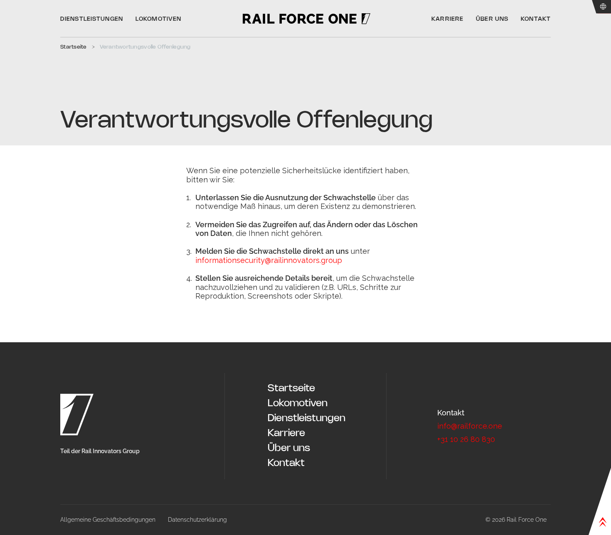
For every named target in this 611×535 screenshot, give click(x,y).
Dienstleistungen (306, 418)
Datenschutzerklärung (197, 519)
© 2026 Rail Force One (516, 519)
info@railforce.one (469, 426)
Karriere (286, 433)
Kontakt (286, 463)
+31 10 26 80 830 (466, 439)
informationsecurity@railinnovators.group (268, 260)
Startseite (291, 388)
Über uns (289, 448)
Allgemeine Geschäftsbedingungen (107, 519)
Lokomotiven (298, 403)
